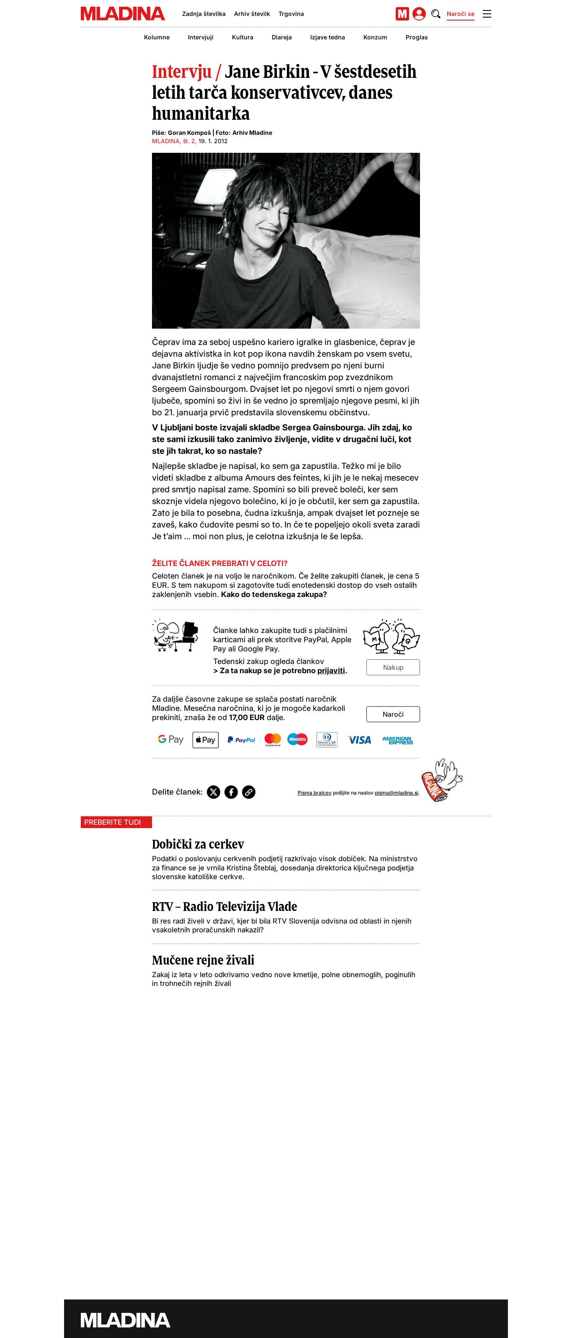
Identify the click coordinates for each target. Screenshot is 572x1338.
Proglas (417, 37)
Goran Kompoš (189, 132)
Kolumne (157, 37)
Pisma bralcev (315, 793)
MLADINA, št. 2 (173, 140)
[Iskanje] (436, 14)
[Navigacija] (487, 14)
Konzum (375, 37)
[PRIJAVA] (419, 14)
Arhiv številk (252, 13)
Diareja (282, 37)
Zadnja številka (204, 13)
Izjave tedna (327, 37)
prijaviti (331, 670)
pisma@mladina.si (396, 793)
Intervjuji (201, 37)
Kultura (242, 37)
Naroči (393, 714)
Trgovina (291, 13)
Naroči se (460, 13)
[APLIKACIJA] (402, 14)
